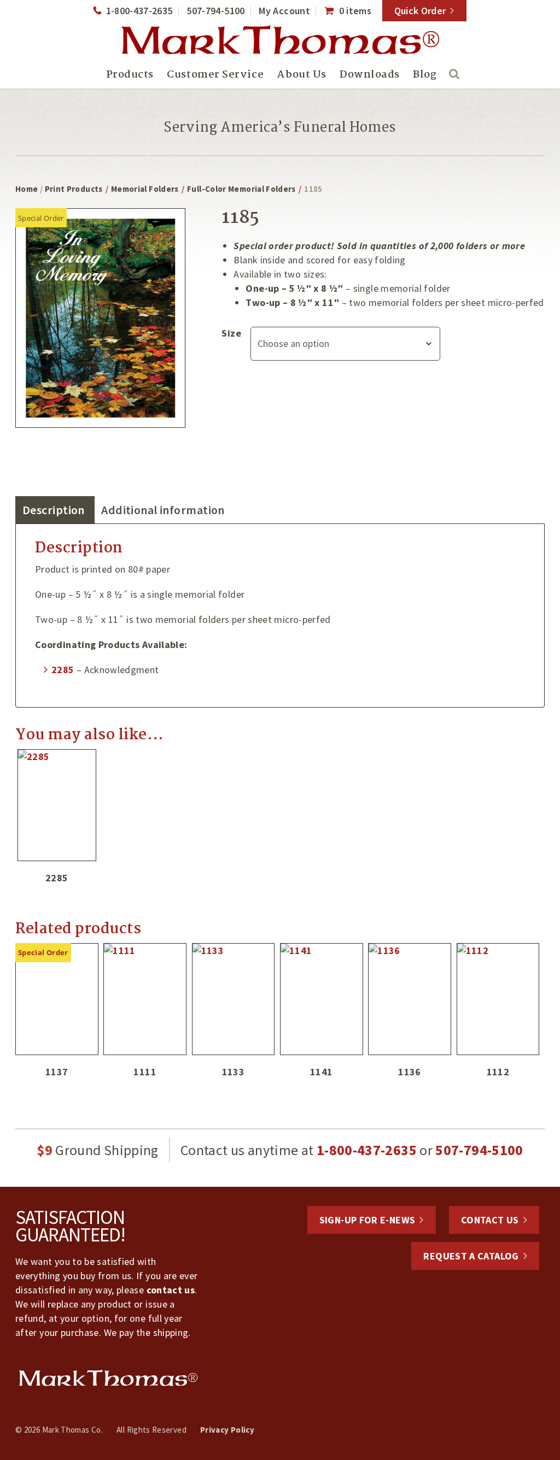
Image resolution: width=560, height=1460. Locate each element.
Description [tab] (53, 509)
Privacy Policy (227, 1429)
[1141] (321, 999)
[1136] (409, 999)
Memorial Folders (145, 189)
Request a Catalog (470, 1256)
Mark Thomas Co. (280, 41)
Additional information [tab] (163, 509)
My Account (284, 10)
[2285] (56, 805)
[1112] (498, 999)
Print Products (74, 189)
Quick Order (420, 10)
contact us (171, 1290)
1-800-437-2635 (139, 10)
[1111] (144, 999)
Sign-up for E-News (367, 1220)
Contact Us (490, 1220)
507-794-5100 (215, 10)
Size (231, 333)
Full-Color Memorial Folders (241, 189)
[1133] (233, 999)
